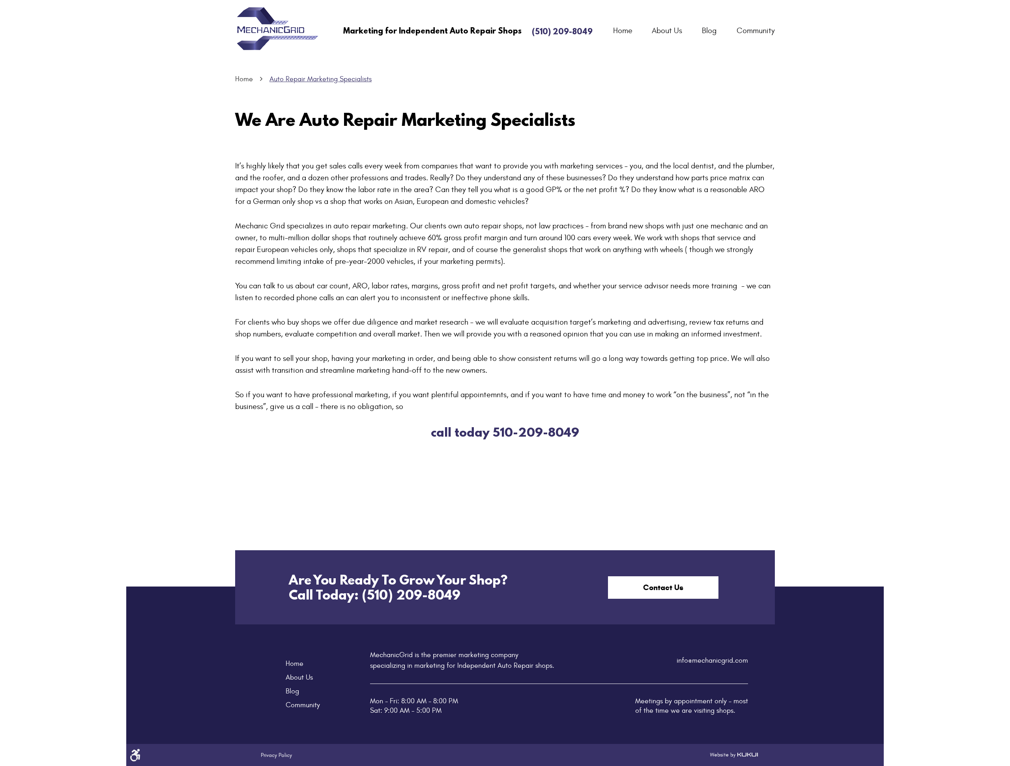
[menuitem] (622, 30)
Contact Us (663, 587)
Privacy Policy (276, 755)
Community (756, 30)
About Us (667, 30)
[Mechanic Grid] (278, 29)
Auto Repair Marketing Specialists (320, 79)
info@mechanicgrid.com (712, 660)
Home (622, 30)
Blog (709, 30)
